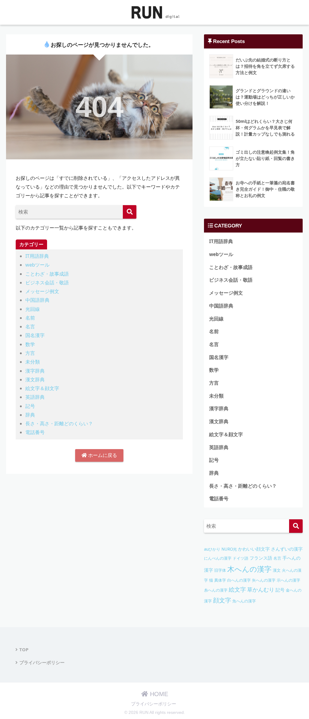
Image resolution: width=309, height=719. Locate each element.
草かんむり (260, 589)
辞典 (30, 414)
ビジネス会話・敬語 (47, 282)
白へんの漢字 (239, 580)
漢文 (277, 570)
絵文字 (237, 589)
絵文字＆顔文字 (42, 388)
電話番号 (35, 432)
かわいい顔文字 (254, 549)
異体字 (220, 580)
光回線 (32, 309)
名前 (30, 317)
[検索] (129, 212)
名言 (30, 326)
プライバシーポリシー (42, 662)
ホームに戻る (102, 455)
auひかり (212, 549)
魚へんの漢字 (244, 601)
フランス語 (261, 558)
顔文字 (222, 600)
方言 (30, 353)
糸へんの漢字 (216, 590)
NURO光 (229, 549)
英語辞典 (35, 397)
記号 (30, 406)
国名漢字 (35, 335)
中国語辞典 (37, 300)
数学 (30, 344)
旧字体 (220, 570)
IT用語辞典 (37, 256)
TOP (23, 649)
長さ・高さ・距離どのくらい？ (59, 423)
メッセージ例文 (42, 291)
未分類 (32, 361)
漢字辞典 (35, 370)
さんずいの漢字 (287, 549)
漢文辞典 (35, 379)
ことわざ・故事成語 (47, 273)
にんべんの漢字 (217, 558)
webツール (37, 264)
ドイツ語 (240, 558)
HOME (158, 694)
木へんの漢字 (249, 569)
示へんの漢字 (288, 580)
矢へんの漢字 (264, 580)
